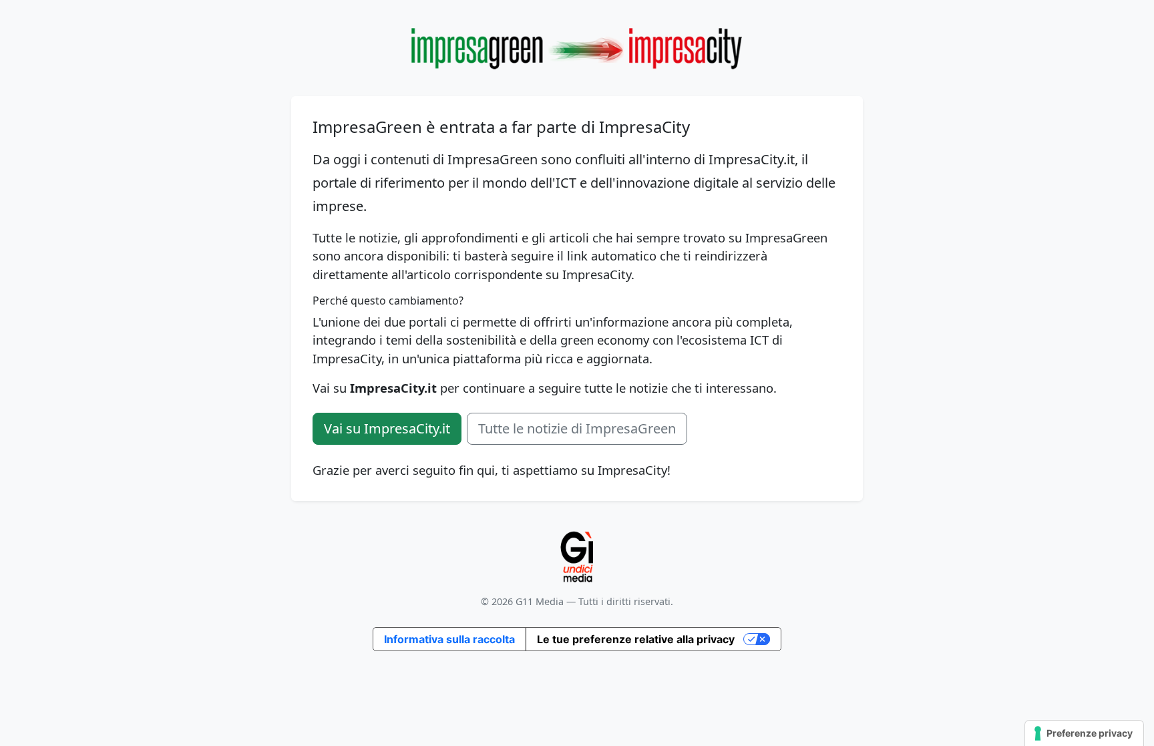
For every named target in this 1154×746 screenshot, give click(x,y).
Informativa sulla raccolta (449, 639)
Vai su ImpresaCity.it (387, 428)
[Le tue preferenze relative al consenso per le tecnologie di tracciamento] (1084, 733)
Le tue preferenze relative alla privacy (636, 639)
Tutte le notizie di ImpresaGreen (577, 428)
